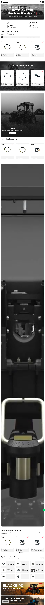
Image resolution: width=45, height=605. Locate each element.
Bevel (15, 37)
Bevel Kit (19, 37)
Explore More (11, 133)
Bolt (34, 37)
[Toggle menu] (43, 2)
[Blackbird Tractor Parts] (22, 588)
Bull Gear (37, 37)
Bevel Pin (23, 37)
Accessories (6, 37)
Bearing (11, 37)
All (2, 37)
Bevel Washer (29, 37)
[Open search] (41, 2)
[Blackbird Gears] (4, 2)
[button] (41, 558)
